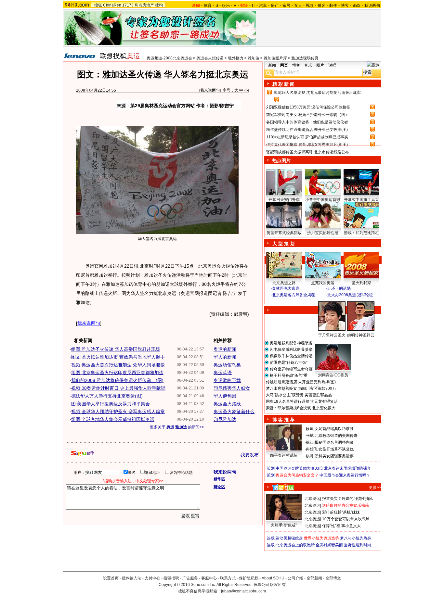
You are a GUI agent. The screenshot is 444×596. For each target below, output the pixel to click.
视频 (310, 5)
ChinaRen (112, 5)
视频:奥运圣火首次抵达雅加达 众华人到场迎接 (118, 364)
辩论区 (219, 487)
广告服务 (190, 578)
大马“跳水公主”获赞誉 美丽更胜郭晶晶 (299, 395)
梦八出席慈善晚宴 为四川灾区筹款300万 (301, 388)
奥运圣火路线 (227, 403)
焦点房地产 (144, 5)
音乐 (308, 65)
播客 (321, 5)
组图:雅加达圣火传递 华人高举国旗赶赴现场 (115, 349)
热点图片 (281, 160)
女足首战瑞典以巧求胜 (334, 428)
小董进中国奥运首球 (322, 199)
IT (253, 5)
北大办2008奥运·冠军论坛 (350, 295)
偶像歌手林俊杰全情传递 (291, 356)
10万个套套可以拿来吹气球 (346, 519)
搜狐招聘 (171, 578)
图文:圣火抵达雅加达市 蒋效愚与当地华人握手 (118, 357)
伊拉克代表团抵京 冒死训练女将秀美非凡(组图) (307, 144)
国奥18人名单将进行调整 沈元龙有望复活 (302, 401)
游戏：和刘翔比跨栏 (361, 233)
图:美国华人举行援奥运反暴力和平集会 (110, 403)
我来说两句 (210, 90)
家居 (286, 5)
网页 (284, 65)
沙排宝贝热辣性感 (322, 233)
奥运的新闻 (225, 349)
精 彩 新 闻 (283, 84)
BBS (356, 5)
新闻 (272, 65)
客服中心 (209, 578)
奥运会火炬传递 (210, 58)
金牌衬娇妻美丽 (329, 545)
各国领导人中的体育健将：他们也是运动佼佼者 (307, 122)
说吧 (332, 65)
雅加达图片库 (275, 58)
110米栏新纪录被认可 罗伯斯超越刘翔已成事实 (307, 137)
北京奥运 (312, 498)
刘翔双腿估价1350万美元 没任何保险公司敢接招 (308, 107)
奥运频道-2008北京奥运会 (169, 58)
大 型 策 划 (283, 243)
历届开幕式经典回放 (284, 233)
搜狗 (159, 5)
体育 (208, 5)
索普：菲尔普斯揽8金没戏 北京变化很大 (300, 408)
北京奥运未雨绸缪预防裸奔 (347, 468)
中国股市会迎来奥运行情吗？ (345, 475)
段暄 (310, 428)
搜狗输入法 (131, 578)
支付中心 (152, 578)
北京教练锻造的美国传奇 (336, 435)
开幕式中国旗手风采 (361, 199)
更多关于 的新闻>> (177, 427)
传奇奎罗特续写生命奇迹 (291, 369)
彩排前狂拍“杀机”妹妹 (341, 512)
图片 (320, 65)
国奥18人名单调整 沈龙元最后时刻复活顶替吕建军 (317, 92)
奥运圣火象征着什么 (234, 411)
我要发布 (250, 454)
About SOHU (273, 578)
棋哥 (310, 456)
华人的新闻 (225, 357)
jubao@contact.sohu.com (243, 591)
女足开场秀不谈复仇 (336, 449)
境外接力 (235, 58)
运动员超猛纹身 (289, 538)
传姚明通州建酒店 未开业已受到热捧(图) (301, 382)
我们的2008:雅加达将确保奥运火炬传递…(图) (117, 380)
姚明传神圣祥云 (360, 335)
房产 (275, 5)
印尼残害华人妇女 (232, 388)
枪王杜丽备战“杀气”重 (288, 375)
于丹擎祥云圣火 (332, 335)
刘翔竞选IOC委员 (333, 375)
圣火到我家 (361, 283)
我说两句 (372, 5)
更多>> (375, 487)
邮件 (333, 5)
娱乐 (226, 5)
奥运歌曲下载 (227, 380)
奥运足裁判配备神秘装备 (291, 343)
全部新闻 (314, 578)
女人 (298, 5)
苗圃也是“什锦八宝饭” (288, 362)
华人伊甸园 (225, 396)
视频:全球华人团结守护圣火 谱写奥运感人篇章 (118, 411)
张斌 (310, 435)
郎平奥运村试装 (283, 455)
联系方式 (228, 578)
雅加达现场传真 (305, 58)
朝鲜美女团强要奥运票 (334, 456)
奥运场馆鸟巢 (227, 364)
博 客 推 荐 (283, 419)
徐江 (310, 442)
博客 (345, 5)
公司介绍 (295, 578)
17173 (128, 5)
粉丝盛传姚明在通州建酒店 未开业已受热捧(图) (307, 129)
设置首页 (111, 578)
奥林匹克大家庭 (285, 288)
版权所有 (278, 584)
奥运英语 (223, 372)
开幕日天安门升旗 (284, 199)
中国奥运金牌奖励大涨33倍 (299, 468)
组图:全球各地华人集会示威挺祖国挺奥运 (112, 419)
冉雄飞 (312, 449)
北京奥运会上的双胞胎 (295, 545)
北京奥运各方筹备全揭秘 (293, 295)
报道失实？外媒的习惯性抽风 (347, 498)
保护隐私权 (248, 578)
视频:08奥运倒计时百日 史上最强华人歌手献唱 (118, 388)
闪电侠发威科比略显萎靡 (291, 349)
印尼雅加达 (225, 419)
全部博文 (333, 578)
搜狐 (98, 5)
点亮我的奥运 (322, 283)
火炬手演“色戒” (284, 525)
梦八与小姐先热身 (355, 538)
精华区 (219, 479)
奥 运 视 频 (284, 301)
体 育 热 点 (326, 341)
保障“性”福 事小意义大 (341, 526)
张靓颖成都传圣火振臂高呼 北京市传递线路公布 (307, 152)
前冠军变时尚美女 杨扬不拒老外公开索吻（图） (307, 114)
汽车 (263, 5)
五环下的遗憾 (339, 288)
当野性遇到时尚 (357, 545)
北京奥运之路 (284, 283)
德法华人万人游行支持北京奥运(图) (107, 396)
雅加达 (253, 58)
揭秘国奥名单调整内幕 (334, 442)
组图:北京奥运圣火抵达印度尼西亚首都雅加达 (117, 372)
